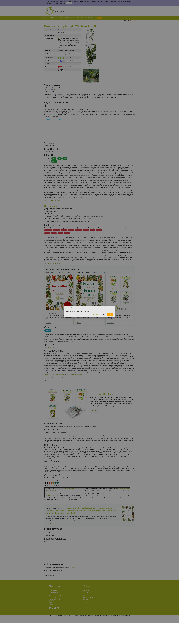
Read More (50, 524)
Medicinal (123, 488)
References (46, 200)
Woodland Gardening (54, 594)
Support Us (86, 592)
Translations (52, 604)
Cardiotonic (78, 230)
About (73, 17)
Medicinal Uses (53, 590)
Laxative (54, 233)
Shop (85, 17)
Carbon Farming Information (57, 374)
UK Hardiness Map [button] (50, 119)
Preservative (48, 330)
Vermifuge (67, 233)
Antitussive (64, 230)
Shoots (65, 158)
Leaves (54, 158)
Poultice (60, 233)
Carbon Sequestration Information (74, 374)
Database (60, 17)
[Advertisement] (128, 52)
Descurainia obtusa (49, 493)
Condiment (54, 161)
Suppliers (90, 17)
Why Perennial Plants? (55, 596)
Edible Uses (52, 589)
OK (110, 314)
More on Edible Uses (55, 200)
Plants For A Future (50, 18)
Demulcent (86, 230)
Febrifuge (47, 233)
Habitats (51, 602)
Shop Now (110, 322)
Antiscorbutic (56, 230)
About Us (85, 602)
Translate (55, 89)
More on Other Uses (55, 347)
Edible (119, 488)
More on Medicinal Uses (56, 263)
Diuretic (92, 230)
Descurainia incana (49, 492)
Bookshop (86, 590)
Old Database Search (89, 597)
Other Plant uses (53, 592)
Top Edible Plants (53, 597)
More (48, 322)
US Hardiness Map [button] (62, 119)
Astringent (71, 230)
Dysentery (99, 230)
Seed (59, 158)
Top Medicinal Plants (54, 599)
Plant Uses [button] (79, 17)
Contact (85, 601)
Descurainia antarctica (50, 490)
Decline (103, 314)
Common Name (69, 488)
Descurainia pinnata (50, 495)
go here (72, 567)
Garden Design (53, 601)
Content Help (86, 589)
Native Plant (67, 17)
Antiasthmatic (48, 230)
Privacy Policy (95, 314)
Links (84, 596)
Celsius (46, 383)
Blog (95, 17)
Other (128, 488)
